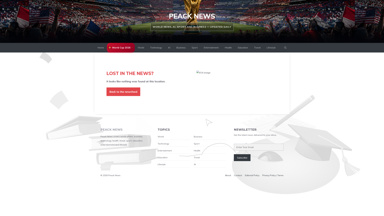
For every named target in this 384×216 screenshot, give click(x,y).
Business (181, 47)
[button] (285, 48)
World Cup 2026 (121, 47)
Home (101, 47)
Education (243, 47)
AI (169, 47)
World (141, 47)
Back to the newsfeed (123, 91)
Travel (257, 47)
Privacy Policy (269, 175)
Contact (238, 175)
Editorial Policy (252, 175)
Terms (280, 175)
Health (228, 47)
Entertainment (211, 47)
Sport (195, 47)
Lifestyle (271, 47)
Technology (156, 47)
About (228, 175)
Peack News (192, 16)
